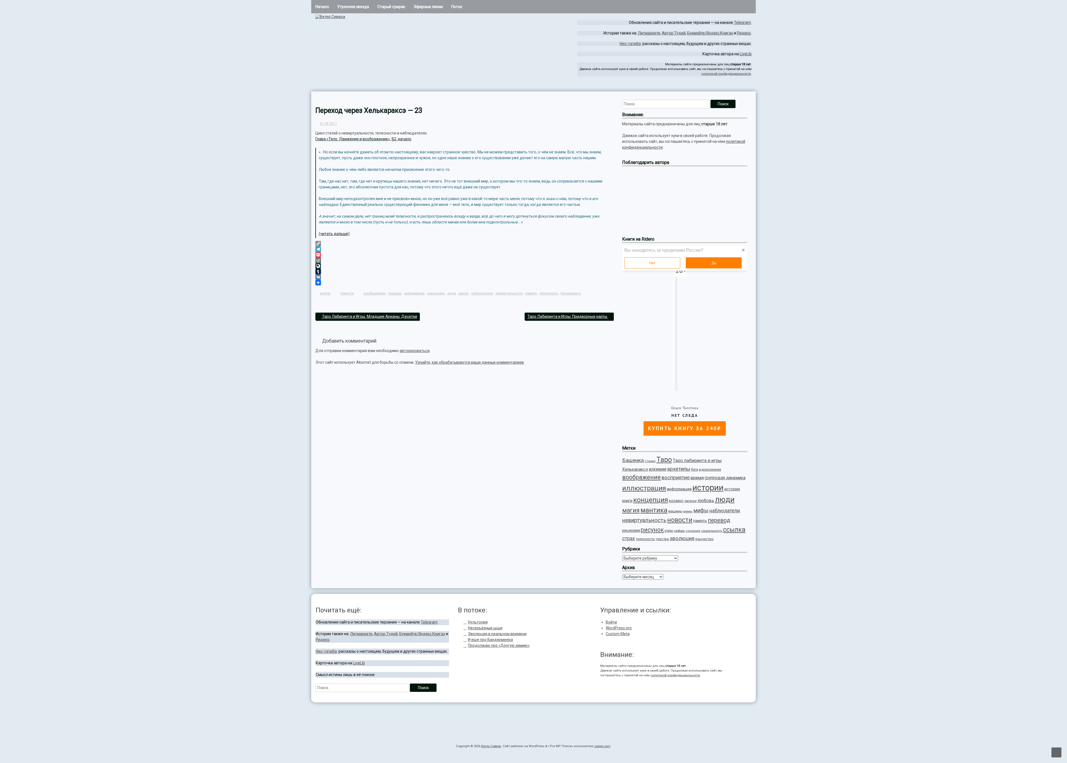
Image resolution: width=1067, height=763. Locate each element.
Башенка (633, 460)
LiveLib (746, 54)
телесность (549, 293)
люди (451, 293)
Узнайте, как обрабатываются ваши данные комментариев (469, 362)
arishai (325, 293)
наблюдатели (482, 293)
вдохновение (710, 470)
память (531, 293)
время (697, 477)
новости (679, 520)
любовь (705, 500)
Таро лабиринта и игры (697, 460)
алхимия (657, 469)
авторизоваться (415, 350)
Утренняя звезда (353, 6)
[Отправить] (464, 282)
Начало (322, 6)
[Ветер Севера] (330, 16)
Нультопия (478, 622)
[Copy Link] (464, 243)
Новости (347, 293)
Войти (611, 622)
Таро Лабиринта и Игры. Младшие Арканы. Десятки (369, 316)
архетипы (678, 469)
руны (669, 530)
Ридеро (744, 33)
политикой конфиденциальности (726, 74)
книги (627, 500)
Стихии (650, 461)
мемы (687, 511)
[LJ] (747, 87)
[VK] (464, 277)
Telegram (742, 22)
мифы (701, 510)
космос (676, 500)
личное (690, 501)
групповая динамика (725, 477)
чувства (662, 539)
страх (628, 538)
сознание (692, 531)
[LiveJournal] (464, 266)
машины (675, 511)
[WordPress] (464, 260)
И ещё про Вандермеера (490, 639)
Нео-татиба (630, 43)
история (732, 489)
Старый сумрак (391, 6)
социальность (711, 531)
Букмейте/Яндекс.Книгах (710, 33)
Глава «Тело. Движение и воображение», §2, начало (363, 139)
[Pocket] (464, 255)
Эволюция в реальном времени (497, 634)
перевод (719, 520)
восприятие (676, 478)
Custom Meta (618, 634)
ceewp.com (602, 746)
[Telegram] (737, 87)
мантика (653, 510)
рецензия (631, 530)
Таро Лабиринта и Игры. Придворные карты (567, 316)
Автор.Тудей (673, 33)
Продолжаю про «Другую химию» (499, 645)
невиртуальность (509, 293)
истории (708, 487)
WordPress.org (619, 628)
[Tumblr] (464, 271)
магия (463, 293)
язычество (704, 539)
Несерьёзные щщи (485, 628)
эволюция (682, 538)
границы (395, 293)
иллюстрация (644, 488)
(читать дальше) (334, 233)
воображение (374, 293)
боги (694, 470)
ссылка (734, 529)
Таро (664, 460)
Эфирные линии (428, 6)
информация (414, 293)
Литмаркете (649, 33)
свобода (679, 531)
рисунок (652, 529)
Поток (456, 6)
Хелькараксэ (570, 293)
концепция (436, 293)
